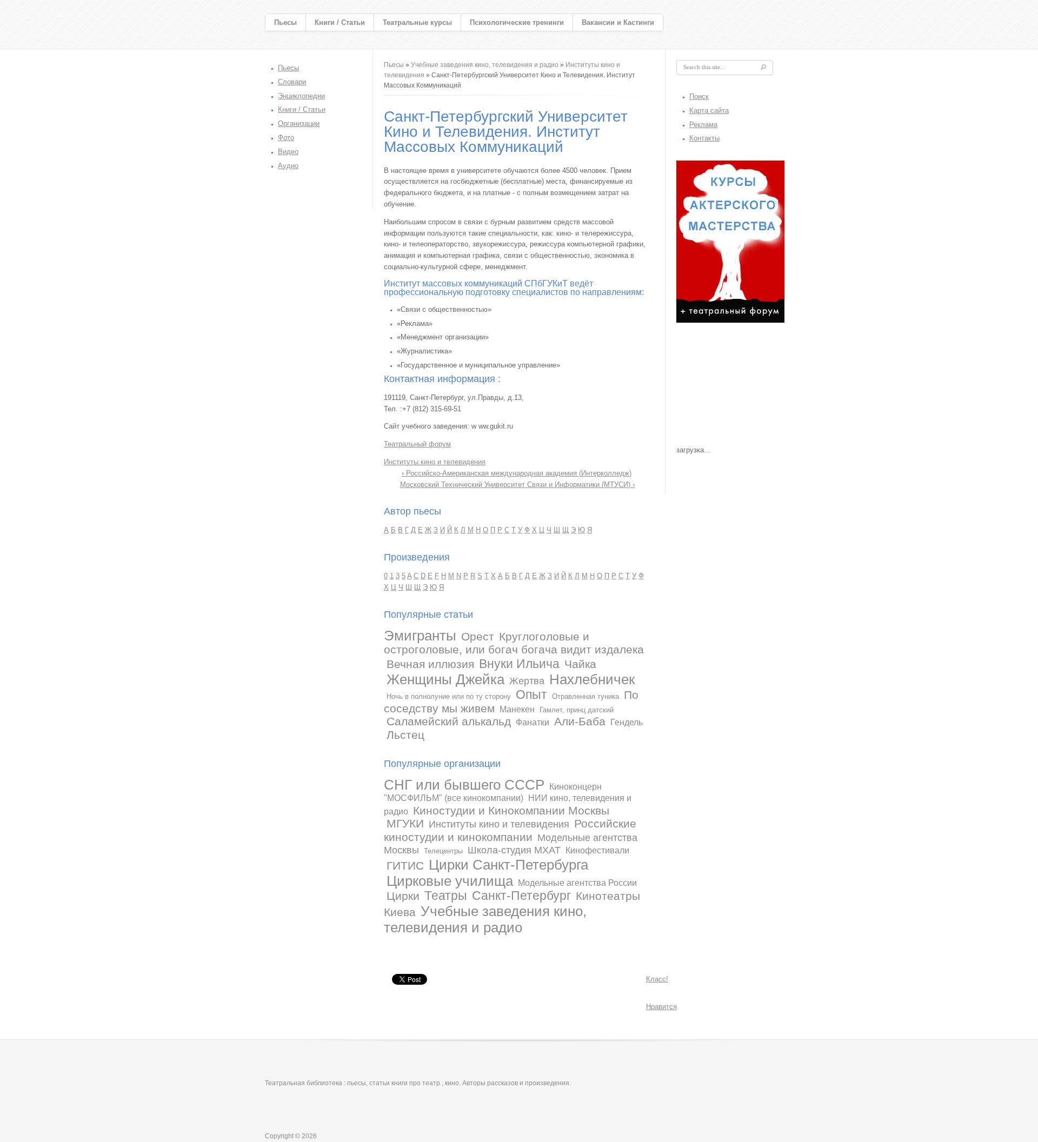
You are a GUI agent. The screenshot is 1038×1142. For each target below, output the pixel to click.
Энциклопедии (301, 96)
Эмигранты (420, 635)
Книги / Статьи (340, 22)
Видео (288, 152)
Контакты (704, 138)
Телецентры (443, 851)
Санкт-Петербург (521, 896)
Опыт (531, 694)
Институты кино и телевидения (434, 462)
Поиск (699, 96)
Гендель (626, 722)
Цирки (403, 896)
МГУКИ (405, 823)
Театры (445, 896)
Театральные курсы (417, 22)
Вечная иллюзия (430, 664)
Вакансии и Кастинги (618, 22)
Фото (286, 137)
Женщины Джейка (445, 679)
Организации (299, 123)
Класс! (657, 979)
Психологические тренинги (517, 22)
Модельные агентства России (577, 882)
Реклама (703, 125)
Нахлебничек (592, 679)
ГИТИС (405, 865)
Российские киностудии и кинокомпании (510, 830)
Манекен (517, 709)
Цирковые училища (450, 881)
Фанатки (532, 722)
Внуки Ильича (519, 664)
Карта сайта (709, 110)
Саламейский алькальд (449, 721)
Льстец (405, 735)
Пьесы (285, 22)
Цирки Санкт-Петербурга (508, 865)
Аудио (288, 166)
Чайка (580, 664)
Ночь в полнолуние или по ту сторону (449, 696)
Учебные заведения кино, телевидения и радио (484, 65)
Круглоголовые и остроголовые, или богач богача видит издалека (514, 643)
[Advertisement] (730, 387)
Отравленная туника (585, 696)
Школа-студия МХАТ (514, 850)
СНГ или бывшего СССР (464, 785)
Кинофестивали (597, 850)
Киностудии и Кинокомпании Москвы (511, 810)
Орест (477, 636)
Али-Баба (580, 721)
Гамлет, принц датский (577, 710)
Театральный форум (417, 444)
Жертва (526, 681)
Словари (292, 82)
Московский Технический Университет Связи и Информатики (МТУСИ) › (517, 484)
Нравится (661, 1007)
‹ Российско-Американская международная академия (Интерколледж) (516, 473)
